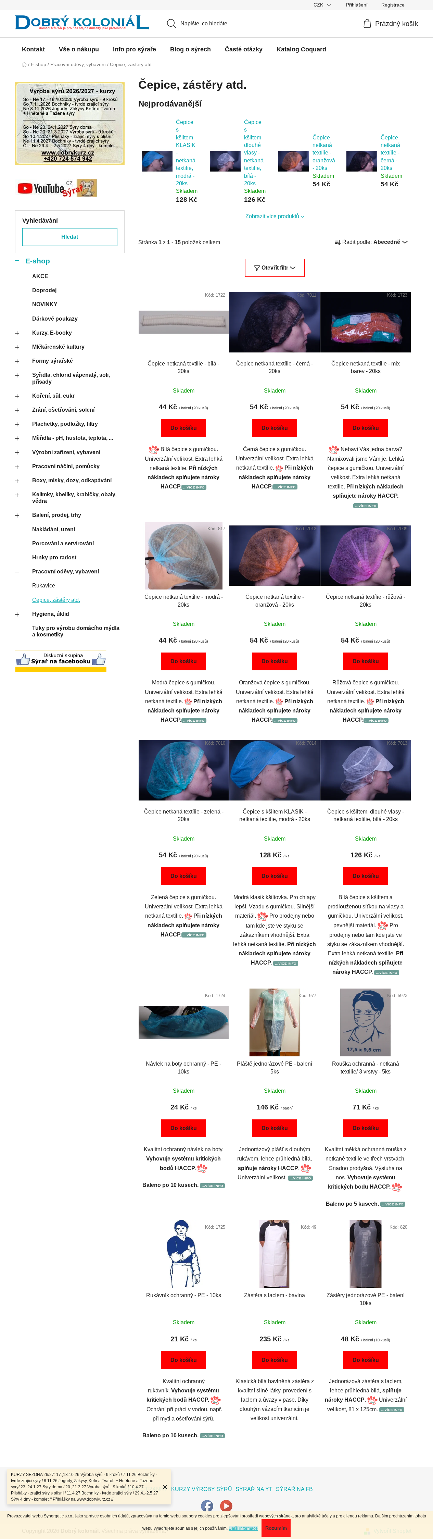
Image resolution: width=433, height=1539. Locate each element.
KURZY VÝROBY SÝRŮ (201, 1489)
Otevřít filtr (275, 268)
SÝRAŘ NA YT (253, 1489)
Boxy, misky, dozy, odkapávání (72, 480)
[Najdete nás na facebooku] (207, 1506)
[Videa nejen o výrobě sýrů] (226, 1506)
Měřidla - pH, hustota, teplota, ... (72, 438)
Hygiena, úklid (50, 614)
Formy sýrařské (52, 361)
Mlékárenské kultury (58, 347)
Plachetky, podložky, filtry (65, 424)
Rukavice (43, 585)
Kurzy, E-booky (52, 333)
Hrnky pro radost (54, 557)
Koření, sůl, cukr (53, 396)
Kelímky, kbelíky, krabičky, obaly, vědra (74, 498)
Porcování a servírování (63, 543)
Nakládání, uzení (53, 529)
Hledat (69, 237)
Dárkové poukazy (55, 319)
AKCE (40, 276)
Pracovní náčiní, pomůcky (66, 466)
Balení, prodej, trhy (56, 515)
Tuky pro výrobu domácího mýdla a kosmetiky (75, 631)
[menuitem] (33, 49)
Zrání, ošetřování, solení (63, 410)
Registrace (393, 5)
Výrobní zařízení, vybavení (66, 452)
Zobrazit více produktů (272, 216)
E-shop (37, 261)
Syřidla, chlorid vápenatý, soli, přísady (71, 378)
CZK (319, 5)
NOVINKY (45, 304)
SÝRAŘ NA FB (294, 1489)
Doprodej (44, 290)
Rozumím (276, 1528)
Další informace (243, 1528)
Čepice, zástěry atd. (56, 600)
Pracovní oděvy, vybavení (65, 571)
